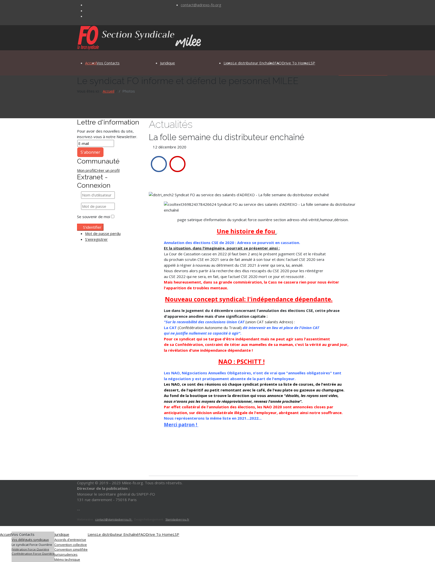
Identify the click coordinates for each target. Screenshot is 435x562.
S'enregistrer (96, 239)
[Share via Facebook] (159, 164)
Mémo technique (67, 559)
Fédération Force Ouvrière (30, 549)
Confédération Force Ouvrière (33, 553)
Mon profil (86, 170)
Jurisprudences (66, 554)
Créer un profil (107, 170)
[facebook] (86, 4)
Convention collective (70, 544)
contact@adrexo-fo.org (201, 4)
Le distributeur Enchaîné (253, 62)
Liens (92, 534)
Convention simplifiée (71, 549)
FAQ (142, 534)
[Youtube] (86, 16)
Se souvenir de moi (93, 216)
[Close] (1, 528)
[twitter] (86, 10)
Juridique (167, 62)
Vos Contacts (108, 62)
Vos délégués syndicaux (30, 539)
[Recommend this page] (177, 164)
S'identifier (92, 227)
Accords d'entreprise (70, 539)
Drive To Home (295, 62)
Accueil (91, 62)
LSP (312, 62)
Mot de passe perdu (103, 233)
